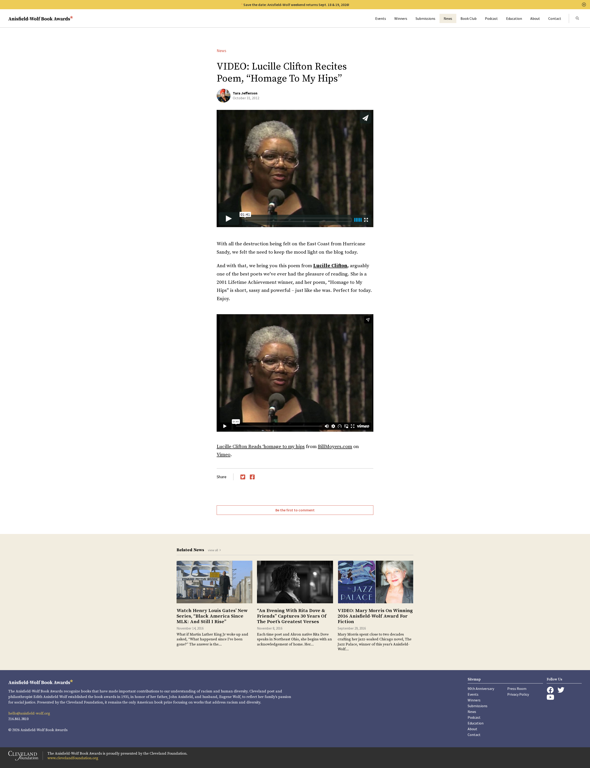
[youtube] (550, 697)
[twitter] (561, 690)
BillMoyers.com (335, 447)
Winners (400, 18)
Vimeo (223, 455)
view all (213, 550)
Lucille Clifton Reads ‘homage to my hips (261, 447)
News (448, 18)
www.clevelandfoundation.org (72, 758)
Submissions (425, 18)
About (535, 18)
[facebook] (550, 690)
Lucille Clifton (330, 266)
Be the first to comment (295, 510)
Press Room (516, 688)
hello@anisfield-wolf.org (29, 713)
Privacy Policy (518, 694)
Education (514, 18)
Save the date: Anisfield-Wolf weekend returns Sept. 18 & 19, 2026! (296, 4)
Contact (554, 18)
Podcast (491, 18)
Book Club (468, 18)
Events (380, 18)
